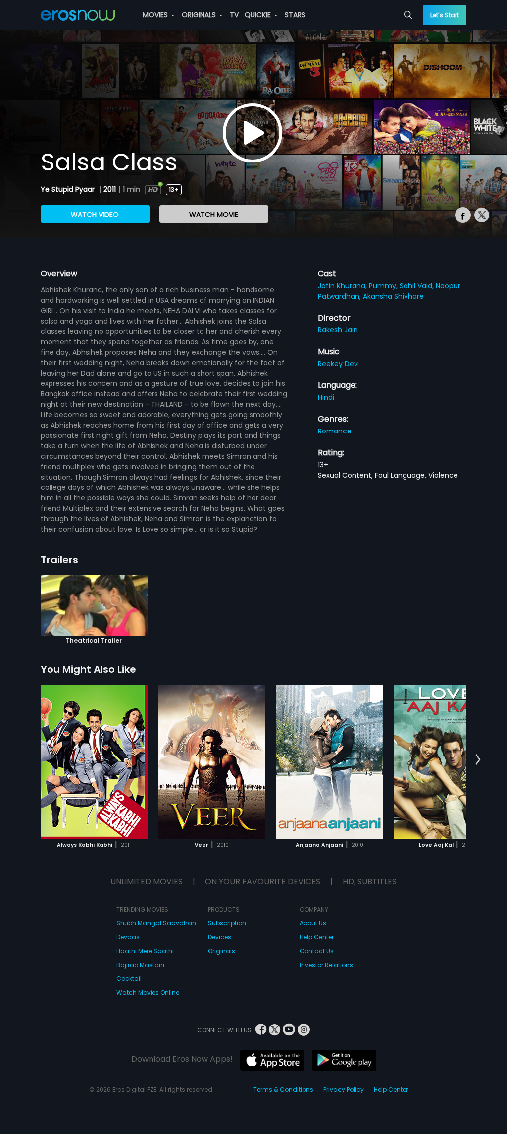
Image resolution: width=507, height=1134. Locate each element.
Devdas (128, 937)
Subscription (227, 923)
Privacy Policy (343, 1089)
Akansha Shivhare (393, 296)
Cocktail (129, 978)
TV (234, 15)
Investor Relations (326, 965)
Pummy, (384, 286)
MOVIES (156, 15)
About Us (313, 923)
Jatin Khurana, (343, 286)
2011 (109, 189)
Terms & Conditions (283, 1089)
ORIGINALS (200, 15)
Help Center (317, 937)
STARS (295, 15)
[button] (478, 760)
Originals (221, 951)
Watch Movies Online (147, 992)
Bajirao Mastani (140, 965)
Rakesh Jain (338, 330)
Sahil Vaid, (418, 286)
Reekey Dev (338, 364)
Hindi (326, 397)
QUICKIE (259, 15)
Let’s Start (444, 15)
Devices (219, 937)
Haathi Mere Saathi (145, 951)
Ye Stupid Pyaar (69, 189)
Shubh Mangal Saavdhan (156, 923)
